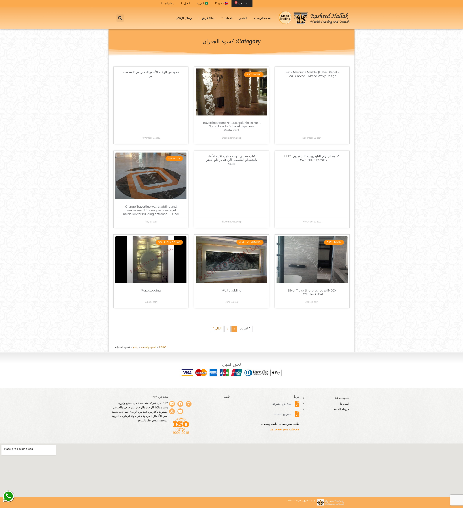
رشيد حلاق (8, 496)
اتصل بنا (185, 3)
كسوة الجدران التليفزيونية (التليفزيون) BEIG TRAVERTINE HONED (312, 158)
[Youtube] (180, 411)
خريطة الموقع (341, 409)
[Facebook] (180, 404)
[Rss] (172, 411)
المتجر (243, 18)
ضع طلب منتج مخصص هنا (284, 429)
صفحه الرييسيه (262, 18)
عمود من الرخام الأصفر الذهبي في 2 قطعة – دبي (151, 74)
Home (162, 347)
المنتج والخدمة (148, 347)
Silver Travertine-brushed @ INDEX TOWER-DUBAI (312, 292)
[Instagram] (189, 404)
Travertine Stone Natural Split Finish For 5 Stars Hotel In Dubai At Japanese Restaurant (231, 126)
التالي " (217, 328)
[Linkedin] (172, 404)
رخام (135, 347)
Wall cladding (231, 290)
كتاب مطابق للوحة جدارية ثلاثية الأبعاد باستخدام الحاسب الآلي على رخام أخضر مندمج (231, 159)
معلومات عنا (167, 3)
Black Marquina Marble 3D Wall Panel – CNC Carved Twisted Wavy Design (311, 74)
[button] (120, 18)
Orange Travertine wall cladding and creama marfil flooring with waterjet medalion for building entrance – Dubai (151, 210)
